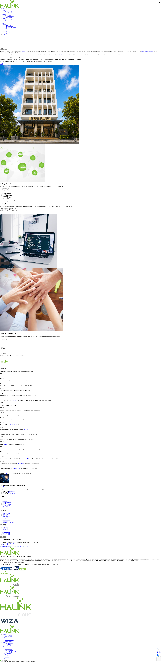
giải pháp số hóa (25, 51)
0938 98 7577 (9, 492)
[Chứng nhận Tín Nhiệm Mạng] (9, 570)
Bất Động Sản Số (13, 424)
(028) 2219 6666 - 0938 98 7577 (8, 543)
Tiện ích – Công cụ (6, 532)
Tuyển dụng (5, 501)
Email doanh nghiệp (9, 19)
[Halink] (4, 573)
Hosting (4, 14)
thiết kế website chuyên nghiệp (147, 51)
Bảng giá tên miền (8, 12)
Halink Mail (5, 515)
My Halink (29, 458)
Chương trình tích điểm (7, 502)
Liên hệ (4, 507)
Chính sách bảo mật (6, 503)
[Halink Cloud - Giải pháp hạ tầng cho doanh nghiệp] (15, 616)
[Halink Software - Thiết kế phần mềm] (9, 596)
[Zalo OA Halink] (20, 546)
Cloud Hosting (8, 15)
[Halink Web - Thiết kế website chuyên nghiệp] (9, 585)
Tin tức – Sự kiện (6, 500)
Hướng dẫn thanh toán (7, 527)
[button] (1, 63)
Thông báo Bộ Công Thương (8, 522)
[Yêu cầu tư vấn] (158, 649)
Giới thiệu (4, 498)
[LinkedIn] (25, 546)
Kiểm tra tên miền (6, 533)
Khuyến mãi (5, 34)
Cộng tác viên (5, 529)
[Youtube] (7, 546)
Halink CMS (14, 400)
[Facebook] (2, 546)
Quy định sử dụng (6, 505)
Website (4, 24)
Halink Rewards (21, 463)
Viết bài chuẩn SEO (9, 32)
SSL (3, 23)
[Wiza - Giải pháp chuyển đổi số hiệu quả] (9, 624)
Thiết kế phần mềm (6, 520)
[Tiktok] (16, 546)
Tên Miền (4, 10)
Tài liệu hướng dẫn (6, 528)
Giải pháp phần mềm (7, 29)
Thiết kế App (5, 521)
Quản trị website (8, 28)
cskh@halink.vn (11, 493)
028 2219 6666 (12, 491)
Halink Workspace (8, 20)
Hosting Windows (8, 17)
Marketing (5, 31)
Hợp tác (4, 530)
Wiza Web (26, 429)
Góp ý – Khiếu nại (6, 506)
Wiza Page (5, 444)
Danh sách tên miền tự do (8, 534)
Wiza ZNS (8, 473)
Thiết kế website (8, 25)
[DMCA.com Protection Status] (22, 570)
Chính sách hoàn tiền (7, 504)
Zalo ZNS (7, 33)
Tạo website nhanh (9, 26)
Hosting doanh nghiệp (9, 16)
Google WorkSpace (9, 21)
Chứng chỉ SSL (6, 517)
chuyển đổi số (60, 54)
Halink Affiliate (17, 468)
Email (4, 18)
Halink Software (34, 380)
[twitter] (12, 546)
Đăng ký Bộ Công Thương (10, 27)
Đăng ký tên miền (8, 11)
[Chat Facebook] (159, 652)
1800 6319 (2, 486)
